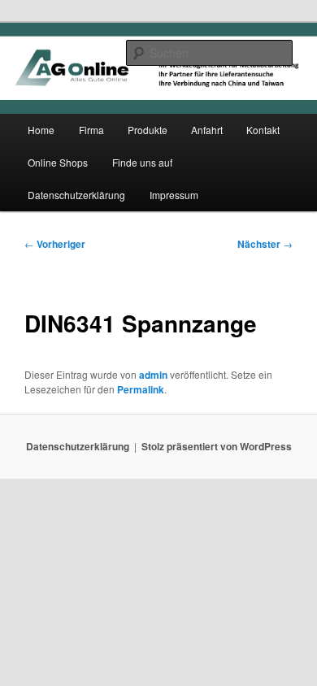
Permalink (140, 389)
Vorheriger (54, 244)
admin (153, 374)
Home (41, 130)
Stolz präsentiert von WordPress (216, 446)
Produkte (147, 130)
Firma (91, 130)
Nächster (265, 244)
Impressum (174, 195)
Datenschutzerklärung (76, 195)
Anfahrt (207, 130)
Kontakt (263, 130)
